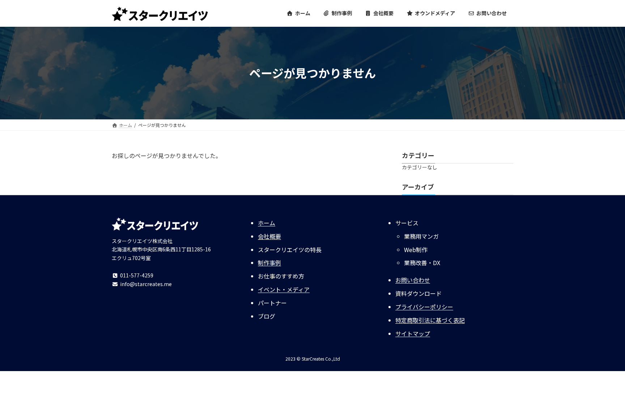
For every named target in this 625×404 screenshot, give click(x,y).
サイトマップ (412, 333)
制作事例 (269, 262)
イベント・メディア (284, 289)
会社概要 (269, 236)
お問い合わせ (412, 280)
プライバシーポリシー (424, 306)
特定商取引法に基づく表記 (430, 320)
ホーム (266, 222)
